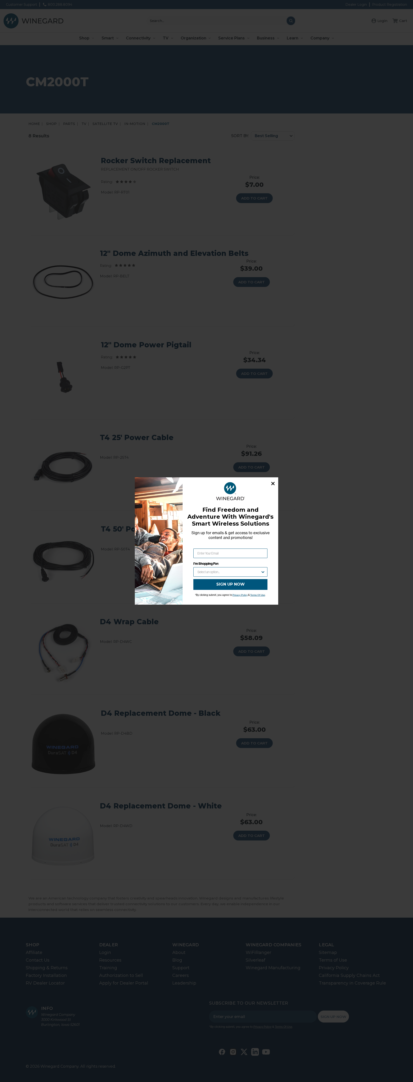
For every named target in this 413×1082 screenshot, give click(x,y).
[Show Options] (263, 571)
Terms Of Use (257, 595)
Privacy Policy (240, 595)
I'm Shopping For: (206, 564)
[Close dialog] (273, 483)
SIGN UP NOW (230, 584)
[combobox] (229, 571)
